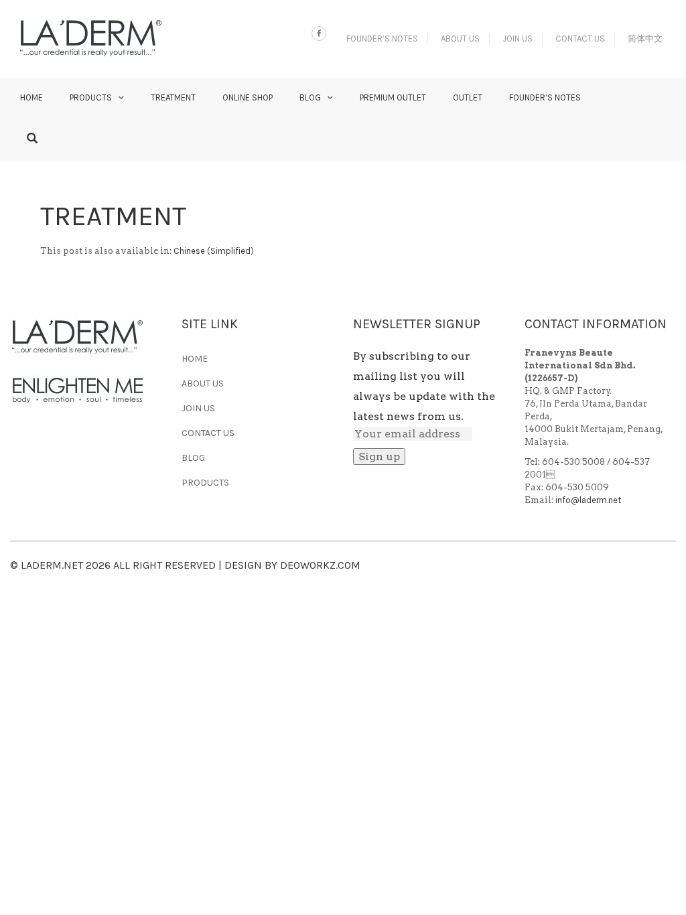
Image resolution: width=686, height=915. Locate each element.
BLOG (310, 97)
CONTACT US (580, 38)
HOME (31, 97)
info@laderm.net (588, 500)
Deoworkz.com (320, 565)
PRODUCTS (91, 97)
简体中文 (645, 38)
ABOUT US (460, 38)
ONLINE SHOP (247, 97)
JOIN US (517, 38)
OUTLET (467, 97)
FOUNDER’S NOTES (382, 38)
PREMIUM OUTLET (393, 97)
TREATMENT (173, 97)
